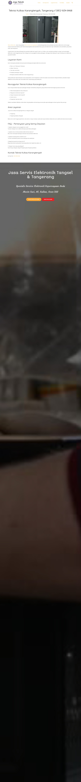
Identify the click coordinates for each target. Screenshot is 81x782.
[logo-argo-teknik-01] (16, 2)
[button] (72, 2)
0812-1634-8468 (17, 156)
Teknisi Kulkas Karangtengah (31, 45)
